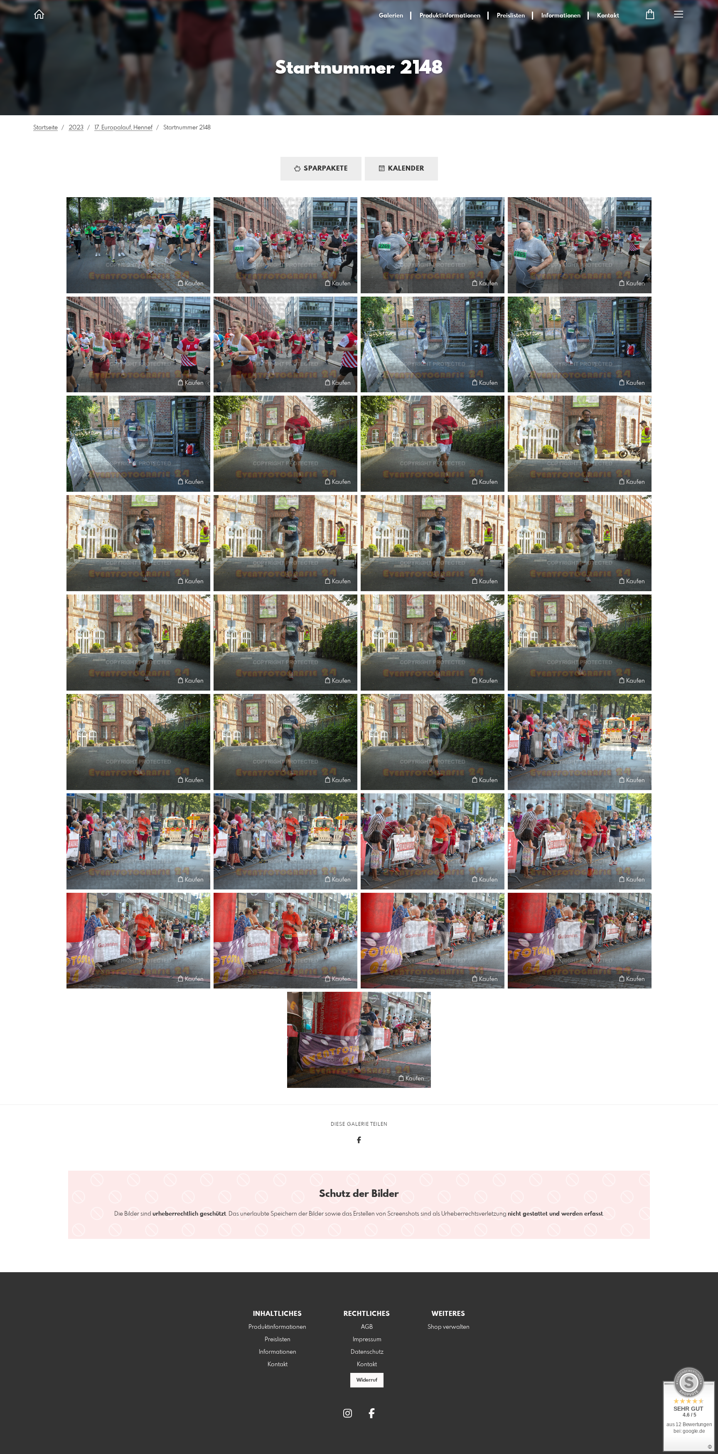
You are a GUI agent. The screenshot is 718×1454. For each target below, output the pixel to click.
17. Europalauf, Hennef (123, 128)
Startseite (45, 128)
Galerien (391, 16)
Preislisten (511, 16)
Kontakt (608, 16)
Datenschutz (367, 1352)
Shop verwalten (449, 1327)
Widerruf (367, 1380)
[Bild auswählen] (77, 283)
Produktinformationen (450, 16)
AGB (367, 1327)
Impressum (367, 1340)
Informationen (560, 16)
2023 (76, 128)
